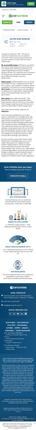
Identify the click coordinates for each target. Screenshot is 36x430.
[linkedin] (21, 313)
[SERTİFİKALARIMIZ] (18, 265)
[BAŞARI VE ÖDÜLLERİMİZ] (18, 215)
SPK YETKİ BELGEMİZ (18, 197)
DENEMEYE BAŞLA (18, 176)
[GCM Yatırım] (18, 17)
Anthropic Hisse (21, 347)
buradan (16, 428)
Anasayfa (7, 399)
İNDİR (31, 4)
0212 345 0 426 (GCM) (11, 301)
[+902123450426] (28, 10)
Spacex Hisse (10, 347)
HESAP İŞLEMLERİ (23, 331)
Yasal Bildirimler (16, 399)
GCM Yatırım (6, 419)
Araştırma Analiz (9, 30)
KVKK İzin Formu (26, 408)
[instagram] (25, 313)
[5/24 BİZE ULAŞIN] (25, 10)
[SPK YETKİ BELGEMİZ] (18, 190)
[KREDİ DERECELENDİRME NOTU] (18, 240)
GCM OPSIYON (22, 322)
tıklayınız (5, 111)
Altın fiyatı (5, 89)
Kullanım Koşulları (16, 401)
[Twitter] (14, 313)
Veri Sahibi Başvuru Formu (24, 410)
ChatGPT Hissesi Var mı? (14, 342)
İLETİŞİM (9, 328)
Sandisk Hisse (10, 349)
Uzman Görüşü (22, 30)
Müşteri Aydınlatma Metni (11, 408)
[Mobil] (3, 16)
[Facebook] (10, 313)
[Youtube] (18, 313)
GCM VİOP (11, 325)
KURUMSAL (9, 331)
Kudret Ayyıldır (12, 45)
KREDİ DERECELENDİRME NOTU (18, 247)
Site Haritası (24, 403)
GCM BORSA (22, 325)
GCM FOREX (10, 322)
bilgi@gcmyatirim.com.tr (13, 305)
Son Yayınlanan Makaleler (13, 333)
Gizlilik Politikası (28, 401)
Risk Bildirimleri (13, 403)
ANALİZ (25, 328)
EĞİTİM (17, 328)
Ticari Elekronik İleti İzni (11, 410)
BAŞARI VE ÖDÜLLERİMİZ (18, 222)
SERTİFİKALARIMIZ (18, 272)
